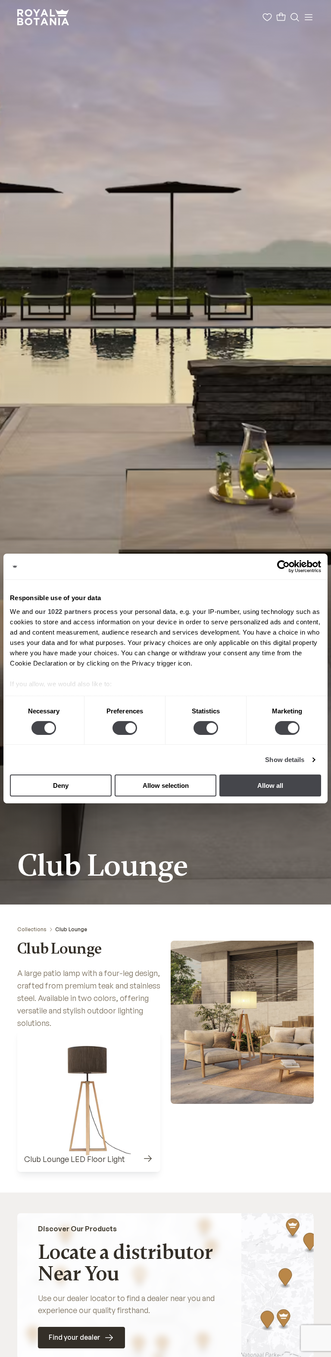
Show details (284, 759)
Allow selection (166, 785)
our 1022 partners (63, 611)
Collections (32, 929)
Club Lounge (71, 929)
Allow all (270, 785)
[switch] (124, 728)
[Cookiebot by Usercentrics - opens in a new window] (283, 566)
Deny (61, 785)
